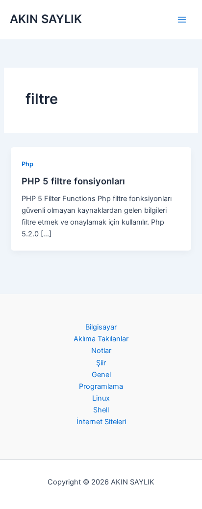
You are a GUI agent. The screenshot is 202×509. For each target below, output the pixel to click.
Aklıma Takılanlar (101, 338)
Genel (101, 374)
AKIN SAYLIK (46, 19)
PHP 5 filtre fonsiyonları (73, 181)
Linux (101, 398)
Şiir (101, 362)
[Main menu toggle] (182, 19)
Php (27, 164)
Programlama (101, 386)
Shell (101, 410)
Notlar (101, 350)
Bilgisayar (101, 327)
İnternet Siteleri (101, 421)
